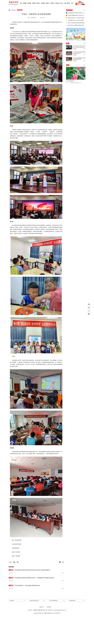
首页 (21, 3)
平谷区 (19, 10)
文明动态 (14, 10)
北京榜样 (43, 3)
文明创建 (24, 3)
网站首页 (42, 607)
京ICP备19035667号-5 (39, 613)
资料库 (68, 3)
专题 (65, 3)
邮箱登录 (49, 607)
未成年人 (38, 3)
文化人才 (61, 3)
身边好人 (48, 3)
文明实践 (29, 3)
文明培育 (34, 3)
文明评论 (52, 3)
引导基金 (57, 3)
